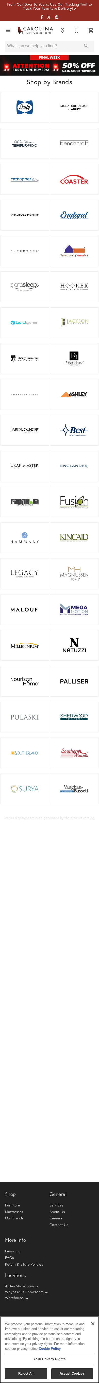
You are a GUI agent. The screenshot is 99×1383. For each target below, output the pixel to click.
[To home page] (35, 30)
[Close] (92, 1323)
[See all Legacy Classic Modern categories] (25, 574)
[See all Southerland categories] (25, 753)
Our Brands (14, 1218)
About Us (57, 1212)
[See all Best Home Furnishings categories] (74, 430)
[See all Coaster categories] (74, 179)
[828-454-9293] (77, 30)
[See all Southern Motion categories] (74, 753)
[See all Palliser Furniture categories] (74, 681)
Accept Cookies (72, 1373)
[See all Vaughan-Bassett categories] (74, 789)
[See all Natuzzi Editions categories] (74, 645)
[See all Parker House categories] (74, 358)
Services (56, 1205)
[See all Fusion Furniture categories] (74, 502)
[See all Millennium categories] (25, 645)
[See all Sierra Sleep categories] (25, 287)
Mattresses (14, 1212)
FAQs (9, 1257)
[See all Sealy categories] (25, 107)
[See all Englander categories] (74, 466)
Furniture (12, 1205)
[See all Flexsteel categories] (25, 251)
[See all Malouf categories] (25, 610)
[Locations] (62, 30)
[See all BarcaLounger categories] (25, 430)
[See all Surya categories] (25, 789)
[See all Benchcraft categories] (74, 143)
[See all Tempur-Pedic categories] (25, 143)
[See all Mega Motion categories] (74, 610)
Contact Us (59, 1224)
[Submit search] (86, 45)
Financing (13, 1251)
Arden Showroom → (22, 1286)
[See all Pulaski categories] (25, 717)
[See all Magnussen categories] (74, 574)
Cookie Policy (50, 1349)
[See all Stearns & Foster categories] (25, 215)
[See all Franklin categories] (25, 502)
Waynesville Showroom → (26, 1292)
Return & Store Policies (24, 1264)
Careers (56, 1218)
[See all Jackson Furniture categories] (74, 323)
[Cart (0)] (91, 30)
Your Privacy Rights (49, 1359)
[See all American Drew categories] (25, 394)
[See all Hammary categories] (25, 538)
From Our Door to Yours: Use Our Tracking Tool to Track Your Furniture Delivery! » (49, 6)
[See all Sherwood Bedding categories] (74, 717)
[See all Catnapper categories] (25, 179)
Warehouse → (16, 1298)
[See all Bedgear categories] (25, 323)
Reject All (26, 1373)
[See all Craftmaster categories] (25, 466)
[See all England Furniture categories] (74, 215)
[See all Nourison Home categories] (25, 681)
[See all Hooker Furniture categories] (74, 287)
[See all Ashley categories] (74, 394)
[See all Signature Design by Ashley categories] (74, 107)
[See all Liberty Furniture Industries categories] (25, 358)
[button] (8, 30)
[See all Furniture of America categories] (74, 251)
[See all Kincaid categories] (74, 538)
